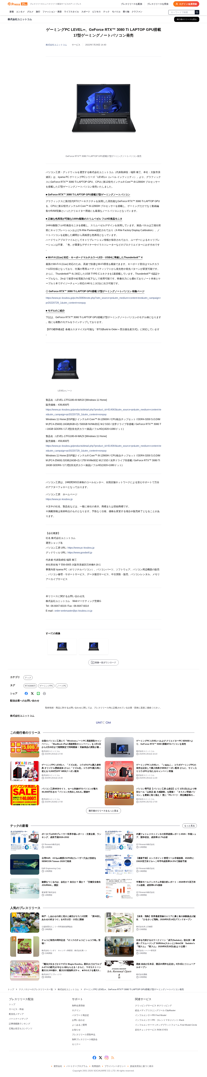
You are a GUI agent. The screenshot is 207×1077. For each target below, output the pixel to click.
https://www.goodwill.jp (80, 552)
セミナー (76, 1044)
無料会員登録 (78, 1005)
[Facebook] (26, 693)
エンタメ (20, 11)
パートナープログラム (77, 1066)
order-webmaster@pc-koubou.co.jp (73, 610)
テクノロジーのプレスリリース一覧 (36, 989)
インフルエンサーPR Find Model (150, 1015)
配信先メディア (16, 1014)
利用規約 (96, 1066)
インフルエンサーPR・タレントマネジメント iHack (159, 1020)
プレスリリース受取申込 (83, 1034)
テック (106, 11)
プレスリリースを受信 (157, 4)
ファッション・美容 (52, 11)
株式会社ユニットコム (56, 45)
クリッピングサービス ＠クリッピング (153, 1005)
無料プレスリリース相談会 (84, 1039)
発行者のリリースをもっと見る (103, 811)
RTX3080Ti (30, 686)
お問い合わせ (78, 1020)
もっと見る (189, 825)
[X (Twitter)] (32, 693)
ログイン (76, 1010)
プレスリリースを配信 (131, 4)
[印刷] (44, 693)
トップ (11, 989)
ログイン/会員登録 (188, 4)
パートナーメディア (18, 1019)
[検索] (197, 12)
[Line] (38, 693)
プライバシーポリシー (115, 1066)
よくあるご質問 (79, 1025)
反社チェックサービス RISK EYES (151, 1029)
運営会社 (58, 1066)
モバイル (116, 11)
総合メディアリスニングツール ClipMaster (155, 1010)
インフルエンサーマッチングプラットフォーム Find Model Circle (166, 1025)
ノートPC (61, 686)
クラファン (137, 11)
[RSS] (112, 1057)
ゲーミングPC (46, 686)
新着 (12, 11)
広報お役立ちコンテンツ (20, 1028)
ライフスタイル (71, 11)
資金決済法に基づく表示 (141, 1066)
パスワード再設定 (80, 1015)
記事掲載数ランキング (19, 1023)
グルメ (30, 11)
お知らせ (76, 1029)
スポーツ (85, 11)
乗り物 (126, 11)
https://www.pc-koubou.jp (59, 499)
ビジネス (96, 11)
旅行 (38, 11)
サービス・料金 (16, 1009)
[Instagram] (106, 1057)
